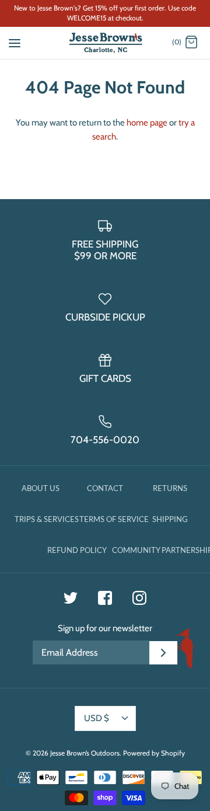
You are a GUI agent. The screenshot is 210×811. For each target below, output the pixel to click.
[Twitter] (71, 598)
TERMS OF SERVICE (114, 519)
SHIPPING (170, 519)
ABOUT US (41, 488)
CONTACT (105, 488)
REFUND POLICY (77, 550)
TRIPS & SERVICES (47, 519)
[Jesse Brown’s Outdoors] (105, 43)
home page (147, 122)
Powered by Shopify (154, 753)
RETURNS (170, 488)
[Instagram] (139, 598)
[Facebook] (105, 598)
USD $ (96, 718)
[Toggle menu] (14, 42)
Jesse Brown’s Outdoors (85, 753)
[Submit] (163, 652)
